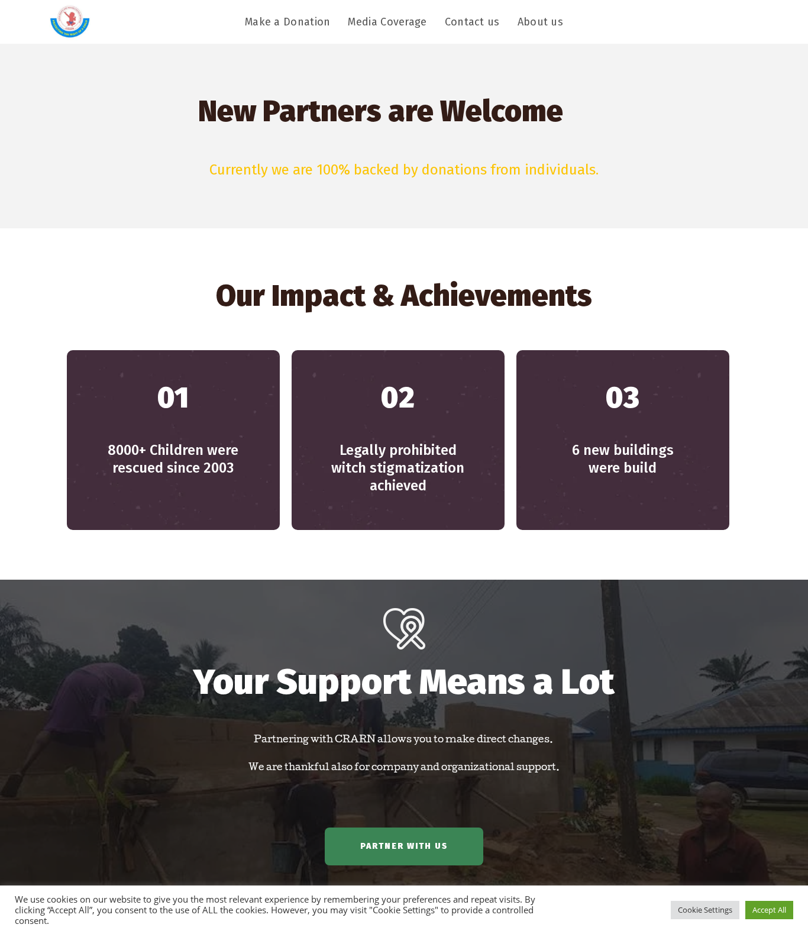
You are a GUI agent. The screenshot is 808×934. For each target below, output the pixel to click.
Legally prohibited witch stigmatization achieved (397, 468)
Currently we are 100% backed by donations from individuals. (404, 169)
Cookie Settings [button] (705, 909)
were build (623, 459)
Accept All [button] (769, 909)
